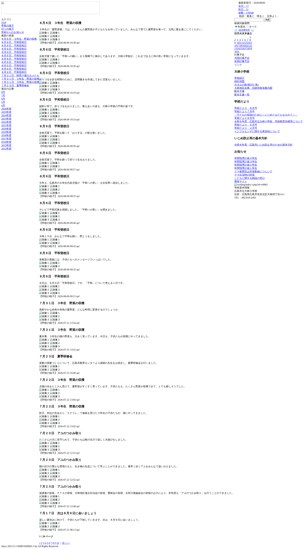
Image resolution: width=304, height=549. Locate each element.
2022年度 (6, 122)
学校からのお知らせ (12, 32)
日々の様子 (7, 29)
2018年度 (6, 135)
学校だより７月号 (244, 111)
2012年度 (6, 148)
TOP (3, 22)
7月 (3, 95)
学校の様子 (7, 25)
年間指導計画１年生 (245, 168)
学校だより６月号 (244, 118)
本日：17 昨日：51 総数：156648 (246, 9)
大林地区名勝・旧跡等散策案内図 (253, 88)
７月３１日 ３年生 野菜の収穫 (20, 78)
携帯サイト (240, 181)
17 (238, 45)
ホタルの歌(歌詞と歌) (246, 84)
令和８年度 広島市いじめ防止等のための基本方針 (263, 144)
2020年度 (6, 128)
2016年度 (6, 142)
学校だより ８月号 (245, 108)
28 (248, 48)
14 (248, 42)
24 (238, 48)
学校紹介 (239, 78)
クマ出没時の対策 (244, 174)
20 (245, 45)
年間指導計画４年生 (245, 158)
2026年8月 (244, 30)
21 (248, 45)
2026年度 (6, 108)
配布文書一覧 (242, 94)
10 (57, 543)
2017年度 (6, 138)
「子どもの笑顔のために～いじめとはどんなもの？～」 (266, 114)
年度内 (241, 26)
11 (240, 42)
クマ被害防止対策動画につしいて (253, 171)
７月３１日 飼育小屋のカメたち (20, 75)
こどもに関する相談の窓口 (249, 178)
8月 (3, 92)
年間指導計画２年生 (245, 164)
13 (245, 42)
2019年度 (6, 132)
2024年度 (6, 115)
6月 (3, 98)
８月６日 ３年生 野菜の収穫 (19, 39)
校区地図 (239, 81)
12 (243, 42)
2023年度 (6, 118)
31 (238, 51)
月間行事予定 (242, 58)
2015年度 (6, 145)
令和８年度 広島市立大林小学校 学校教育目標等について (268, 121)
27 (245, 48)
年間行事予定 (242, 61)
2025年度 (6, 112)
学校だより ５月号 (245, 124)
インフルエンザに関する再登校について (257, 131)
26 (243, 48)
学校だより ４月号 (245, 128)
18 (240, 45)
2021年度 (6, 125)
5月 (3, 102)
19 (243, 45)
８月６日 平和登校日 (14, 42)
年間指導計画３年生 (245, 161)
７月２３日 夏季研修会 (15, 85)
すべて (253, 26)
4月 (3, 105)
